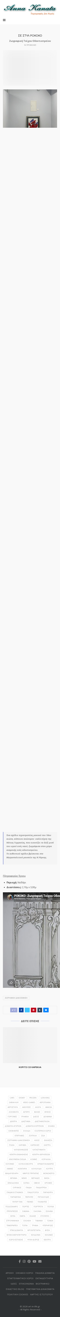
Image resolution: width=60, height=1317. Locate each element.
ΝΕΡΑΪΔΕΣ (35, 1178)
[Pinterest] (29, 1261)
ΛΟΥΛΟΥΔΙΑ (36, 1168)
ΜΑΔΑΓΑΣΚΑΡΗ (11, 1173)
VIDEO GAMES (29, 1102)
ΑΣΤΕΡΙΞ (26, 1112)
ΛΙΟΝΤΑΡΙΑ (22, 1168)
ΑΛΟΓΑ (38, 1107)
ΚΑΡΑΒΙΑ (22, 1145)
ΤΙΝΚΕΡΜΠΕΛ (12, 1225)
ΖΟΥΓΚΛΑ (33, 1135)
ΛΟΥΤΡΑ (49, 1168)
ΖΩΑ (43, 1135)
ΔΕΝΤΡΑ (13, 1121)
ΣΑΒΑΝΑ (25, 1211)
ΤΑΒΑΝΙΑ (39, 1220)
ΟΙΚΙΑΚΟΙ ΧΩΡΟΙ (24, 1272)
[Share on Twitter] (27, 1010)
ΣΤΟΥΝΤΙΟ (44, 1216)
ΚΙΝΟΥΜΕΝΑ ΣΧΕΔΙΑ (17, 1159)
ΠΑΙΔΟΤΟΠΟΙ (33, 1192)
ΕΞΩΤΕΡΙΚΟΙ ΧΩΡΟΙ (43, 1130)
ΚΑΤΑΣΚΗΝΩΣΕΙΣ (21, 1149)
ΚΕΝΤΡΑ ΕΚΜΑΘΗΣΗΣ (19, 1154)
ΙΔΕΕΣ (14, 1283)
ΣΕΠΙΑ (12, 1216)
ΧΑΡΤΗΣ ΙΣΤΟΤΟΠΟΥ (41, 1294)
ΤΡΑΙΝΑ (35, 1225)
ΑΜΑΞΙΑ (48, 1107)
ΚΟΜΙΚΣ (33, 1159)
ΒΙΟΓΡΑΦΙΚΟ (42, 1283)
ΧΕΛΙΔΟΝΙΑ (35, 1235)
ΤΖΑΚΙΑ (50, 1220)
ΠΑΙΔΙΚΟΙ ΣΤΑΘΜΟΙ (15, 1192)
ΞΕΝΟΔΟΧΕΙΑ (13, 1183)
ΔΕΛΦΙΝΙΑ (47, 1116)
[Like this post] (15, 1010)
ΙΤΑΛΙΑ (11, 1145)
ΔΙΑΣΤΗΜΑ (25, 1121)
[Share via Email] (46, 1010)
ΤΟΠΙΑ (25, 1225)
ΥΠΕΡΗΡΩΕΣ (48, 1225)
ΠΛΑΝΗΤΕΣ (42, 1201)
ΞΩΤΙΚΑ (26, 1183)
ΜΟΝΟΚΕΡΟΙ (48, 1173)
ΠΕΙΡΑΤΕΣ (29, 1197)
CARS (12, 1097)
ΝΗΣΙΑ (46, 1178)
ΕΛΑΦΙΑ (51, 1126)
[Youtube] (34, 1261)
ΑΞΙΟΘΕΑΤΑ (14, 1112)
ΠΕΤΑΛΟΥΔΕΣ (43, 1197)
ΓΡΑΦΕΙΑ (25, 1116)
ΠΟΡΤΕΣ (25, 1206)
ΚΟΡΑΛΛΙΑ (46, 1159)
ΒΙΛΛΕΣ (37, 1112)
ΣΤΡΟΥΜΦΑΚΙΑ (12, 1220)
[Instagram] (24, 1261)
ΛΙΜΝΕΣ (10, 1168)
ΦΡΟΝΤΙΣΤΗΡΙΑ (33, 1230)
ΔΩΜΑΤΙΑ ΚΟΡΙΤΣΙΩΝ (35, 1126)
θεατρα (47, 1239)
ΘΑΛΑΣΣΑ (48, 1140)
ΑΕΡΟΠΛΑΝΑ (45, 1102)
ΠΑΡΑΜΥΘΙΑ (15, 1197)
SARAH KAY (14, 1102)
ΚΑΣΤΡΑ (47, 1145)
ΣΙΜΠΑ (22, 1216)
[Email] (40, 1261)
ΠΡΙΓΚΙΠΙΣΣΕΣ (12, 1211)
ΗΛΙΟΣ (37, 1140)
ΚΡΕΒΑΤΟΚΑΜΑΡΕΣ (45, 1164)
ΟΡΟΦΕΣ (48, 1183)
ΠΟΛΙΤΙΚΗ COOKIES (17, 1294)
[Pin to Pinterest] (33, 1010)
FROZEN (32, 1097)
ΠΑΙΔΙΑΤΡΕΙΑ (41, 1187)
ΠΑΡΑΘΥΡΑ (48, 1192)
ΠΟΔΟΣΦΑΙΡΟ (12, 1206)
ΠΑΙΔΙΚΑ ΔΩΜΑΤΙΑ (44, 1272)
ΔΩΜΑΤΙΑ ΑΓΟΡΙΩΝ (13, 1126)
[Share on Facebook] (21, 1010)
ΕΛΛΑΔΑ (26, 1130)
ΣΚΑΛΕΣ (33, 1216)
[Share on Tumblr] (39, 1010)
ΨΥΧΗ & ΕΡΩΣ (33, 1239)
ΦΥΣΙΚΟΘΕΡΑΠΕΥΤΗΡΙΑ (17, 1235)
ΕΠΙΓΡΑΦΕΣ (19, 1135)
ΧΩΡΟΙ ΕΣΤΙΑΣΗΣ (16, 1239)
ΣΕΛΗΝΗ (49, 1211)
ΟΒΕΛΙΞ (37, 1183)
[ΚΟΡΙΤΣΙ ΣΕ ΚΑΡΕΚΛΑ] (30, 1045)
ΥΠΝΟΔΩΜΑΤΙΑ (16, 1230)
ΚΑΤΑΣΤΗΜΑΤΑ (39, 1149)
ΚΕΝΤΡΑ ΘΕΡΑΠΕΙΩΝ (41, 1154)
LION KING (45, 1097)
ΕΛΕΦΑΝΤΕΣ (14, 1130)
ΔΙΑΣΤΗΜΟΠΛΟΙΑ (42, 1121)
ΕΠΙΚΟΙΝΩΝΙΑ (26, 1283)
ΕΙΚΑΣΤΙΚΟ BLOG (15, 1289)
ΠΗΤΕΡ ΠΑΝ (17, 1201)
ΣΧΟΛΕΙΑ (27, 1220)
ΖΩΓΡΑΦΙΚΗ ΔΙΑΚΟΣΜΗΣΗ (16, 998)
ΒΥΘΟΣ (48, 1112)
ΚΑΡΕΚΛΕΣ (35, 1145)
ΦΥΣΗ (47, 1230)
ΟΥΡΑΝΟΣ (17, 1187)
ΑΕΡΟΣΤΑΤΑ (13, 1107)
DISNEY (22, 1097)
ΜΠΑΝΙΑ (13, 1178)
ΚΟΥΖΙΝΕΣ (10, 1164)
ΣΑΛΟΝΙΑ (37, 1211)
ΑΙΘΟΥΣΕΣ (26, 1107)
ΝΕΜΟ (24, 1178)
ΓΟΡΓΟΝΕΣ (12, 1116)
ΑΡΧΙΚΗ (10, 1272)
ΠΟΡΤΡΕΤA (38, 1206)
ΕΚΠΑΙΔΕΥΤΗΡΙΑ (44, 1278)
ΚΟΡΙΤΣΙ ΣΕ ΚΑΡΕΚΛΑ (30, 1067)
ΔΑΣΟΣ (36, 1116)
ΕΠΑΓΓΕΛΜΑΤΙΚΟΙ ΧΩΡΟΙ (20, 1278)
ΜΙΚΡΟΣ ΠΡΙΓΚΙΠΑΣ (31, 1173)
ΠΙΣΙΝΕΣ (30, 1201)
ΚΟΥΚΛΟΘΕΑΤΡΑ (26, 1164)
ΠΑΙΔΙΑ (29, 1187)
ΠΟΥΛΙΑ (50, 1206)
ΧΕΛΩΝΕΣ (49, 1235)
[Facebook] (20, 1261)
